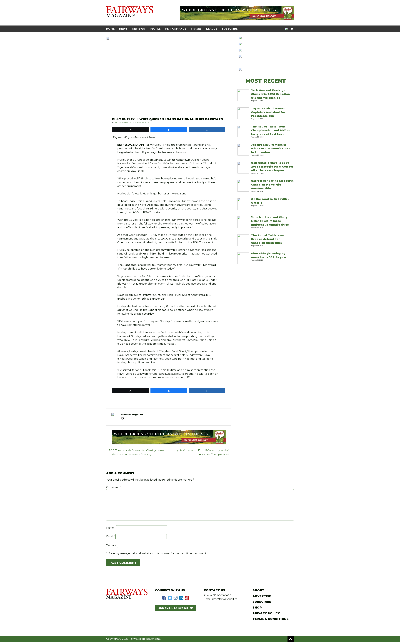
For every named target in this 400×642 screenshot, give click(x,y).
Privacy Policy (266, 613)
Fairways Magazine (125, 122)
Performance (175, 28)
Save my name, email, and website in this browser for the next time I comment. (158, 553)
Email (110, 536)
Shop (257, 607)
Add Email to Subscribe (175, 608)
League (211, 28)
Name (110, 527)
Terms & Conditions (270, 619)
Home (110, 28)
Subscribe (230, 28)
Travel (196, 28)
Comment (113, 487)
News (123, 28)
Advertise (261, 596)
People (155, 28)
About (258, 590)
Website (111, 545)
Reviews (138, 28)
